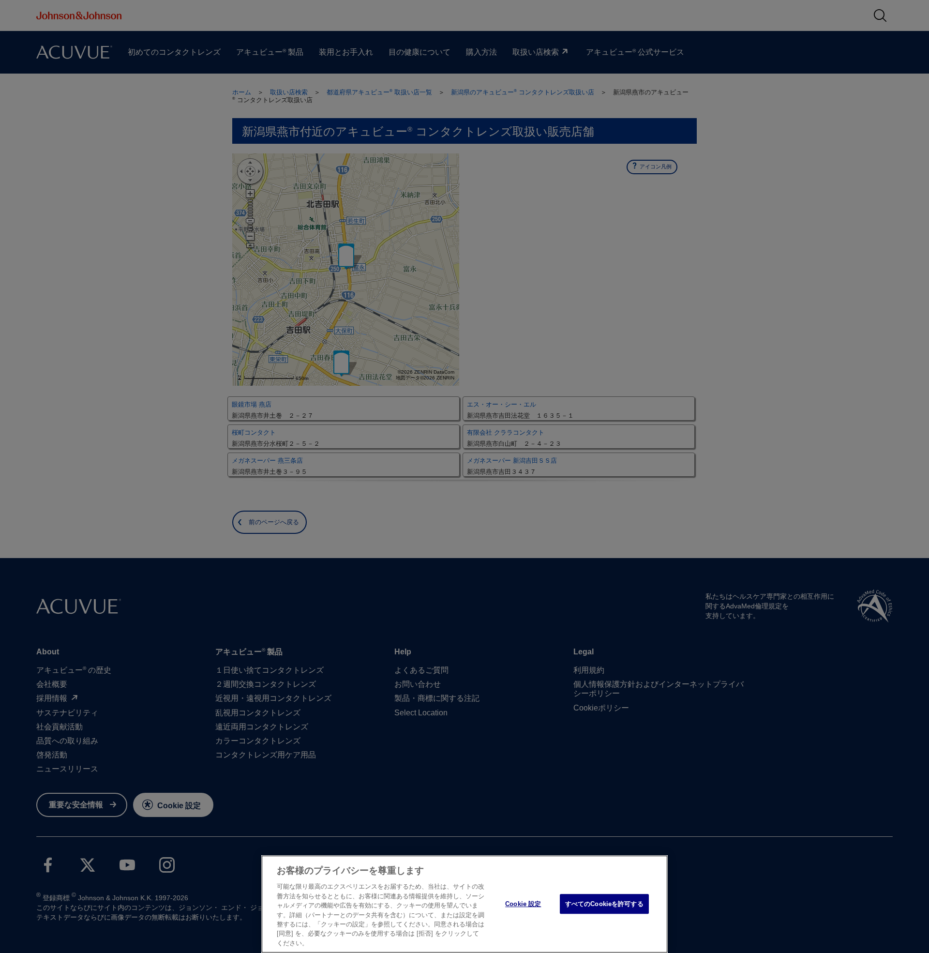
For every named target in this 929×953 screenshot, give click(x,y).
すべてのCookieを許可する (604, 904)
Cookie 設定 (523, 904)
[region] (464, 904)
